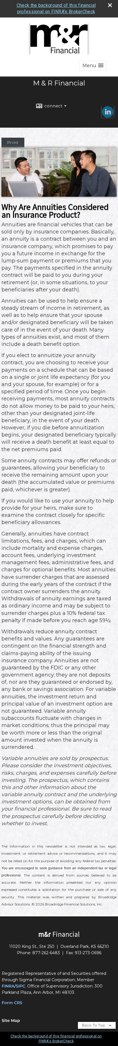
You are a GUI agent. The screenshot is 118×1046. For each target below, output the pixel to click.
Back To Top (94, 1025)
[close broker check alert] (110, 5)
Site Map (11, 1020)
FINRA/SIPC (13, 986)
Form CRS (12, 1002)
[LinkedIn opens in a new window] (107, 115)
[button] (93, 66)
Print (13, 142)
